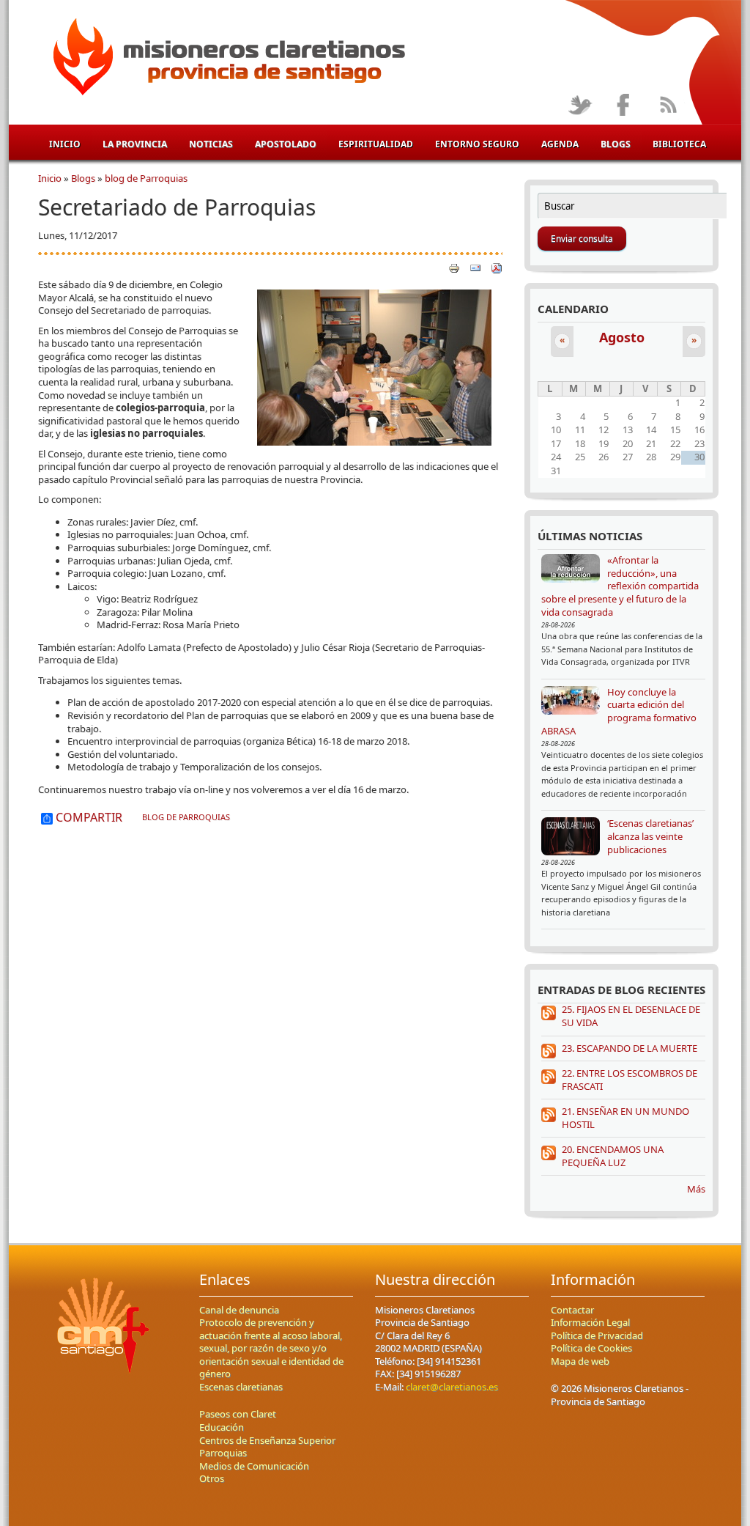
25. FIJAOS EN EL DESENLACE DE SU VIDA (631, 1016)
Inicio (65, 144)
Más (696, 1188)
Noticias (211, 144)
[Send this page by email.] (475, 266)
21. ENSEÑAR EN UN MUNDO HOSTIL (625, 1118)
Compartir (87, 818)
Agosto (622, 337)
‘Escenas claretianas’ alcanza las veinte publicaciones (650, 836)
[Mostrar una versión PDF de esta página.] (496, 266)
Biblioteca (679, 144)
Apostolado (285, 144)
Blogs (616, 144)
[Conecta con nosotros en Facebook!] (624, 106)
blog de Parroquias (146, 178)
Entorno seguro (477, 144)
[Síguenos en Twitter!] (580, 106)
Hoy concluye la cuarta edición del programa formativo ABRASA (619, 711)
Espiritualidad (375, 144)
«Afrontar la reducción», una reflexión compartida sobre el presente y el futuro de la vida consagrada (620, 585)
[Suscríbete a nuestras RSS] (668, 106)
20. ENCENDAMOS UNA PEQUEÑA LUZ (613, 1156)
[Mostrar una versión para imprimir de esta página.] (454, 266)
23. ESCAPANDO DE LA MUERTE (629, 1048)
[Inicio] (226, 59)
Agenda (560, 144)
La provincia (135, 144)
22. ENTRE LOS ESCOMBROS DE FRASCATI (629, 1079)
